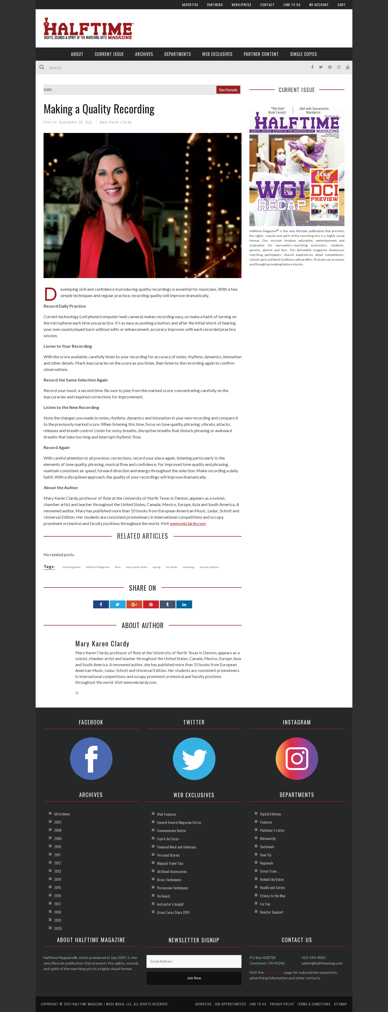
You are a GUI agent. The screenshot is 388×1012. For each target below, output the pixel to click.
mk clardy (171, 567)
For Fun (265, 903)
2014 (57, 879)
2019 (57, 920)
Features (266, 822)
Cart (342, 4)
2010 (57, 846)
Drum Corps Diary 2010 (173, 912)
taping (156, 567)
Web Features (166, 814)
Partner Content (261, 54)
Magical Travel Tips (170, 863)
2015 (57, 887)
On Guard (163, 896)
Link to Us (292, 4)
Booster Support (271, 912)
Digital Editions (270, 814)
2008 (57, 830)
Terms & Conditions (314, 1004)
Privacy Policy (282, 1004)
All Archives (62, 814)
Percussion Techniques (172, 887)
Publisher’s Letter (272, 830)
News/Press (242, 4)
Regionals (266, 863)
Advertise (190, 4)
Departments (177, 54)
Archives (144, 54)
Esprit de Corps (168, 838)
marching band (72, 567)
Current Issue (109, 54)
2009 (57, 838)
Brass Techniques (169, 879)
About (77, 54)
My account (319, 4)
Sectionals (228, 89)
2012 (57, 863)
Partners (215, 4)
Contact (267, 4)
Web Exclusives (217, 54)
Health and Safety (272, 887)
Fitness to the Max (272, 895)
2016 (57, 895)
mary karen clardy (136, 567)
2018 (57, 912)
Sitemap (340, 1004)
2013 (57, 871)
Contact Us (273, 972)
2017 (57, 903)
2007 (57, 822)
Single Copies (303, 54)
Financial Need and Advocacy (176, 846)
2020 (57, 928)
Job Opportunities (230, 1004)
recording (188, 567)
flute (118, 567)
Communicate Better (171, 830)
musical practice (209, 567)
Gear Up (265, 854)
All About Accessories (172, 871)
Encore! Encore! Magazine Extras (179, 822)
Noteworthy (268, 838)
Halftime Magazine (98, 567)
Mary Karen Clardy (116, 122)
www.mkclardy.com (188, 523)
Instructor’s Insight (170, 904)
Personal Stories (168, 855)
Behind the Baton (272, 879)
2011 (57, 854)
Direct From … (270, 871)
